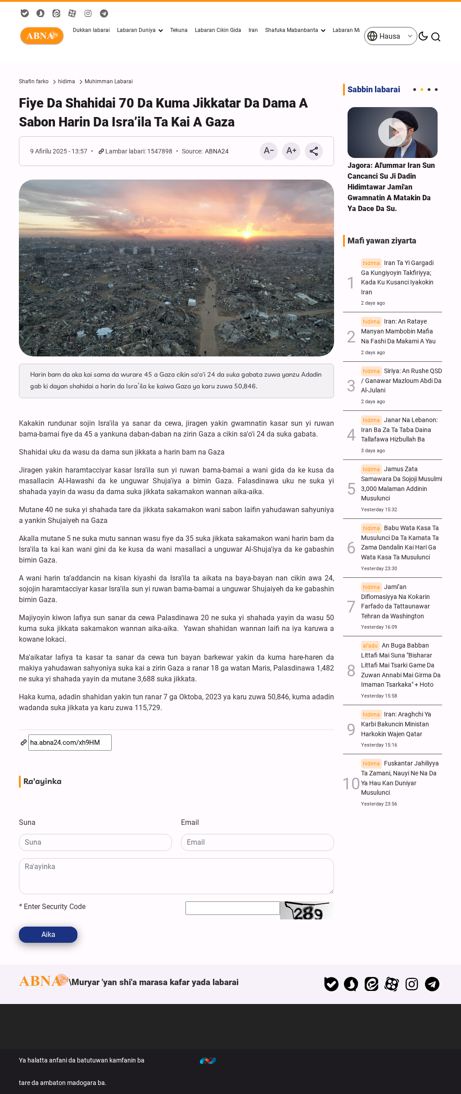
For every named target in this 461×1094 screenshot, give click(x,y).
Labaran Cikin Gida (218, 30)
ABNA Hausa (43, 36)
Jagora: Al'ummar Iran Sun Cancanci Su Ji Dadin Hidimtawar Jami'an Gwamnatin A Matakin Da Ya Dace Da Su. (391, 187)
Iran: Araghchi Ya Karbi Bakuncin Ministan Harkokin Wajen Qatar (396, 724)
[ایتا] (372, 984)
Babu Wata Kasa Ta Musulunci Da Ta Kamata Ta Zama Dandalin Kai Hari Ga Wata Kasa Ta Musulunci (400, 542)
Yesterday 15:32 (379, 510)
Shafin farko (34, 81)
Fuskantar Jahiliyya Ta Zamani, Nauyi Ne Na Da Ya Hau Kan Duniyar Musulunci (400, 778)
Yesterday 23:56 (379, 804)
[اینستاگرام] (412, 984)
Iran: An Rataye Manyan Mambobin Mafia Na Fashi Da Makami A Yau (398, 331)
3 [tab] (429, 89)
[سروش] (351, 984)
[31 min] (393, 132)
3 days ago (373, 451)
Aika (48, 934)
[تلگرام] (432, 984)
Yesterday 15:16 (379, 745)
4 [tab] (436, 89)
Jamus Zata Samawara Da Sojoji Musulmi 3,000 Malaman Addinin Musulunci (401, 483)
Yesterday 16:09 (379, 627)
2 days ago (373, 303)
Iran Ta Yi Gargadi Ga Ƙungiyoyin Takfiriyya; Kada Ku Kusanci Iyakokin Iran (397, 277)
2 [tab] (421, 89)
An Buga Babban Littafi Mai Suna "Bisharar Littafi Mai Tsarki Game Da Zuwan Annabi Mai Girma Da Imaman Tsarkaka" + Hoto (401, 665)
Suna (27, 822)
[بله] (331, 984)
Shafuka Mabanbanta (291, 30)
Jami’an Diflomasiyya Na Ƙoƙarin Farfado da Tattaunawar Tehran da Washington (395, 601)
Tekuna (179, 30)
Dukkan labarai (91, 30)
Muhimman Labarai (109, 81)
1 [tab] (414, 89)
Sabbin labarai (374, 89)
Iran (253, 30)
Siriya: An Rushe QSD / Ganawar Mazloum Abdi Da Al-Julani (401, 381)
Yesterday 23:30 (379, 569)
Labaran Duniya (136, 30)
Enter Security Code (52, 906)
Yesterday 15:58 (379, 696)
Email (190, 822)
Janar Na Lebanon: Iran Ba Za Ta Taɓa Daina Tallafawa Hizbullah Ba (399, 430)
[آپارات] (392, 984)
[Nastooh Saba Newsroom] (212, 1060)
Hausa (389, 36)
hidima (66, 81)
